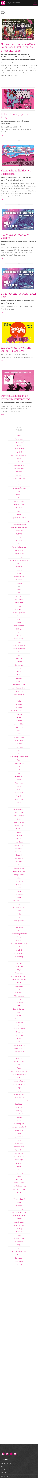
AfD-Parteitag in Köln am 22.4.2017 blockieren (16, 349)
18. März (19, 573)
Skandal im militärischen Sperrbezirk (16, 172)
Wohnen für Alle (19, 1061)
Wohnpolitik (19, 740)
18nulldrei (19, 835)
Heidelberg (19, 665)
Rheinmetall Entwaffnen (19, 1071)
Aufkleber (19, 940)
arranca (19, 671)
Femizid (19, 1015)
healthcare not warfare (19, 1074)
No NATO (19, 534)
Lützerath (19, 1163)
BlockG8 (19, 508)
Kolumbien (19, 570)
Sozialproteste (19, 1147)
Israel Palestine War (19, 1189)
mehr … (3, 79)
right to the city (19, 822)
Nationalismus (19, 691)
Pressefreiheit (19, 894)
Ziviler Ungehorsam (19, 649)
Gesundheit (19, 793)
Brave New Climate (19, 1029)
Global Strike (19, 1035)
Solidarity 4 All (19, 845)
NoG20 (19, 819)
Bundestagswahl (19, 1124)
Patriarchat (19, 1058)
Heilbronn (19, 714)
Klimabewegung (19, 1160)
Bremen (3, 1473)
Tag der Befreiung (19, 1081)
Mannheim (19, 580)
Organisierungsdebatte (19, 517)
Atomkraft (19, 452)
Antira (19, 1038)
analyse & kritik (19, 737)
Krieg (19, 717)
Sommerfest (19, 881)
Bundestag (19, 1219)
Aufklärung (19, 930)
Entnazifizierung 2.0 (19, 1084)
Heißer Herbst (19, 1143)
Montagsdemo (19, 920)
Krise (19, 436)
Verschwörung (19, 1097)
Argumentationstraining (19, 1212)
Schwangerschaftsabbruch (19, 976)
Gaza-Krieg (19, 1209)
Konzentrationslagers (19, 1251)
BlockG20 (19, 855)
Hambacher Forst (19, 953)
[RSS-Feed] (3, 1454)
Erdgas (19, 1088)
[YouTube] (15, 1454)
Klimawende (19, 1022)
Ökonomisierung (19, 1002)
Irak (19, 481)
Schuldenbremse (19, 1225)
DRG (19, 989)
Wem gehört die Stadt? (19, 1127)
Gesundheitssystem (19, 1009)
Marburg (19, 557)
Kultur (19, 789)
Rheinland (19, 829)
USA (19, 655)
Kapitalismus (19, 439)
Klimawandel (19, 1019)
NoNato (19, 1235)
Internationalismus (19, 1045)
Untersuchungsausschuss (19, 934)
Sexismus (19, 861)
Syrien (19, 485)
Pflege (19, 999)
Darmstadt (5, 1476)
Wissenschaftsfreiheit (19, 1215)
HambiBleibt (19, 950)
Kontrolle (19, 963)
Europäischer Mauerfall (19, 685)
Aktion (19, 760)
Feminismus (19, 603)
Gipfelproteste (19, 501)
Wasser (19, 1176)
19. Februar (19, 1107)
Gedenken (19, 707)
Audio (19, 701)
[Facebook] (11, 1454)
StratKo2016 (19, 727)
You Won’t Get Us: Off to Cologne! (15, 236)
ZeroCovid (19, 1120)
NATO (19, 803)
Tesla (19, 1068)
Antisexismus (19, 973)
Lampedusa (19, 599)
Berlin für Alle (19, 799)
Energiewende (19, 875)
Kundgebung (19, 1130)
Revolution (19, 583)
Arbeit (19, 773)
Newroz (19, 911)
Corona (19, 1065)
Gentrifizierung (19, 694)
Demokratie (19, 858)
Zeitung (19, 891)
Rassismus (19, 721)
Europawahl (19, 986)
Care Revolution (19, 1052)
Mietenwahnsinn (19, 465)
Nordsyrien (19, 970)
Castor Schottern (19, 449)
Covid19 (19, 1117)
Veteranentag (19, 1232)
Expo (19, 616)
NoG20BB (19, 839)
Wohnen (19, 1206)
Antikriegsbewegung (19, 1173)
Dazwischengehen (19, 553)
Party (19, 786)
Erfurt (19, 983)
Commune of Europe (19, 488)
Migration (19, 668)
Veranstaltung (19, 1153)
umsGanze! (19, 462)
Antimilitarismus (19, 468)
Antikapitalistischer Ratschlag (19, 560)
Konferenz (19, 1264)
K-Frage (19, 537)
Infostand (19, 884)
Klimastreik (19, 1032)
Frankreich (19, 495)
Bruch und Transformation (19, 943)
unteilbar (19, 947)
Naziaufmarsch (19, 868)
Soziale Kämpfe (19, 763)
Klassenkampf (19, 442)
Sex (19, 865)
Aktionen (19, 806)
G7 (19, 652)
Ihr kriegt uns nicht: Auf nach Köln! (18, 295)
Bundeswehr (19, 1258)
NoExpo (19, 622)
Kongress (19, 472)
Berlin (19, 491)
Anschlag (19, 1110)
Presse (19, 458)
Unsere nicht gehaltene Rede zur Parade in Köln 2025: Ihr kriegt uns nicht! (18, 47)
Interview (19, 475)
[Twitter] (7, 1454)
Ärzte (19, 1006)
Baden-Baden (19, 842)
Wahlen (19, 770)
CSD (19, 1248)
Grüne (19, 766)
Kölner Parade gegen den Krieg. (15, 115)
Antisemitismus (19, 1094)
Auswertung (19, 957)
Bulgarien (19, 514)
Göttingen (19, 629)
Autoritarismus (19, 1222)
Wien (19, 590)
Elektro (19, 1169)
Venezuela (19, 596)
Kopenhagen (19, 550)
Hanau (19, 1091)
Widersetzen (19, 1242)
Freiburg (19, 704)
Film (19, 750)
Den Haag (19, 1228)
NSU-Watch (19, 927)
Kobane (19, 780)
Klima (19, 606)
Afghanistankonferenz (19, 547)
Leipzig (19, 563)
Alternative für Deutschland (19, 1101)
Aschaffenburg (6, 1463)
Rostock (19, 662)
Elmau (19, 635)
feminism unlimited (19, 907)
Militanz (19, 1166)
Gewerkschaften (19, 776)
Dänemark (19, 567)
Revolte (19, 445)
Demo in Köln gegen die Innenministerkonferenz (15, 397)
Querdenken (19, 1137)
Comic (19, 698)
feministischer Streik (19, 1114)
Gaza (19, 1202)
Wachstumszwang (19, 645)
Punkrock (19, 1179)
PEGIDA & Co (19, 609)
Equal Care (19, 1055)
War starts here (19, 1238)
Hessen (19, 1255)
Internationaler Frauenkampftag (19, 521)
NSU (19, 498)
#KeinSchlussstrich (19, 901)
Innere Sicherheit (19, 576)
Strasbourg (19, 531)
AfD (19, 753)
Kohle (19, 642)
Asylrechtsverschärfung (19, 688)
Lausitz (19, 734)
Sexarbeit (19, 658)
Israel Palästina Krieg (19, 1186)
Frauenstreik (19, 966)
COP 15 (19, 544)
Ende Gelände (19, 639)
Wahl (19, 1245)
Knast (19, 898)
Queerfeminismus (19, 478)
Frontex (19, 1140)
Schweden (19, 632)
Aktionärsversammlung (19, 979)
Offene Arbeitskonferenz (19, 527)
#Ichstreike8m (19, 1048)
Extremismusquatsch (19, 524)
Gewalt (19, 1012)
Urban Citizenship (19, 816)
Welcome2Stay (19, 724)
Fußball (19, 878)
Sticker (19, 937)
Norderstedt (19, 852)
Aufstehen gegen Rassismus (19, 757)
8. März (19, 730)
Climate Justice (19, 825)
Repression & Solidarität (19, 455)
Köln (19, 586)
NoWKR (19, 593)
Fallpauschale (19, 993)
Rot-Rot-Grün (19, 848)
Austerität (19, 796)
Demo (19, 917)
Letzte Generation (19, 1156)
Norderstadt (19, 1150)
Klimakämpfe (19, 1104)
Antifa (19, 914)
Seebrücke (19, 924)
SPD (19, 1025)
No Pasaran (19, 540)
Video (19, 832)
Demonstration (19, 626)
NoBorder (19, 744)
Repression (19, 747)
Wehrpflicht (19, 1261)
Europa (19, 511)
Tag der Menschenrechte (19, 711)
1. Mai (19, 619)
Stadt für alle (19, 812)
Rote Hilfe (19, 1042)
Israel (19, 1192)
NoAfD (19, 904)
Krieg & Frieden (19, 1183)
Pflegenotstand (19, 996)
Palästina (19, 1196)
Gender (19, 888)
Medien (19, 675)
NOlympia (19, 681)
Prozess (19, 960)
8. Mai (19, 1078)
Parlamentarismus (19, 871)
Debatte (19, 678)
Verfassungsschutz (19, 612)
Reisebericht (19, 783)
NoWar (19, 1133)
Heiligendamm (19, 504)
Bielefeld (4, 1470)
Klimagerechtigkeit (19, 1199)
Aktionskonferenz (19, 809)
